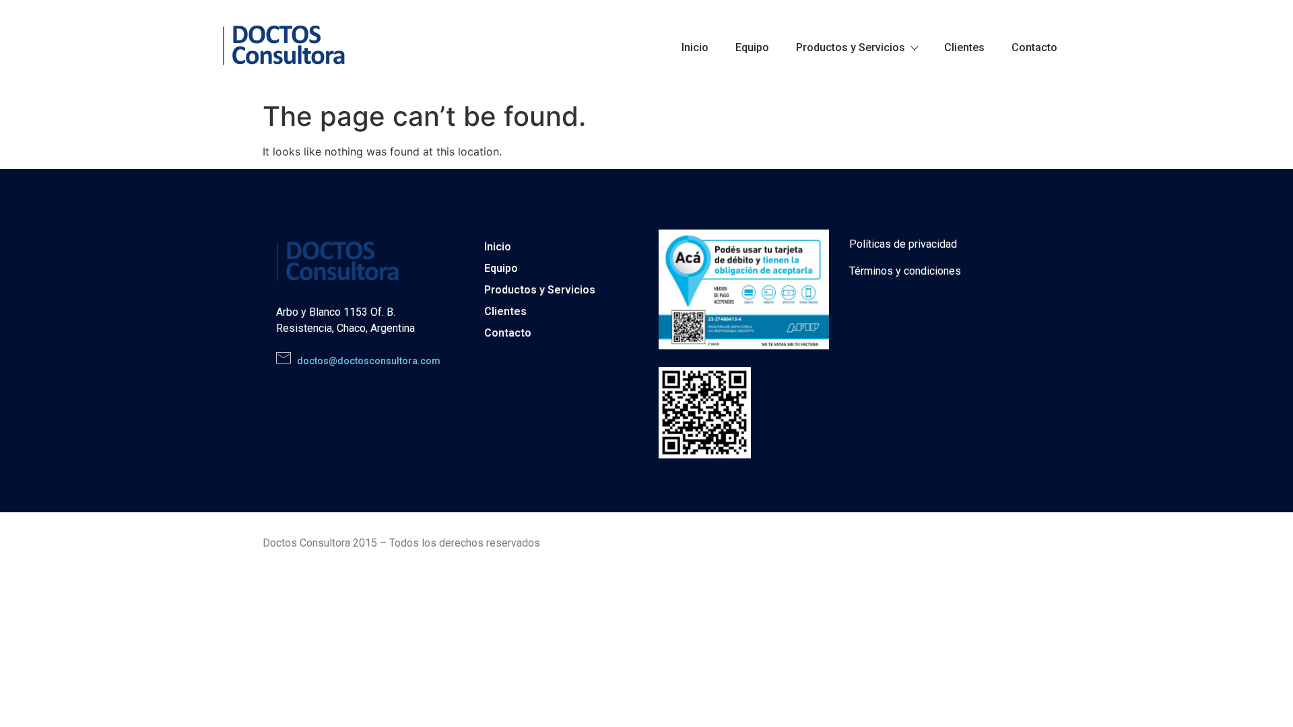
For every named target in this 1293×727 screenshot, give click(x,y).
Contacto (1034, 47)
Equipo (752, 47)
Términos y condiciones (905, 271)
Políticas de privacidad (903, 244)
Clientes (964, 47)
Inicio (695, 47)
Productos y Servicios (850, 47)
